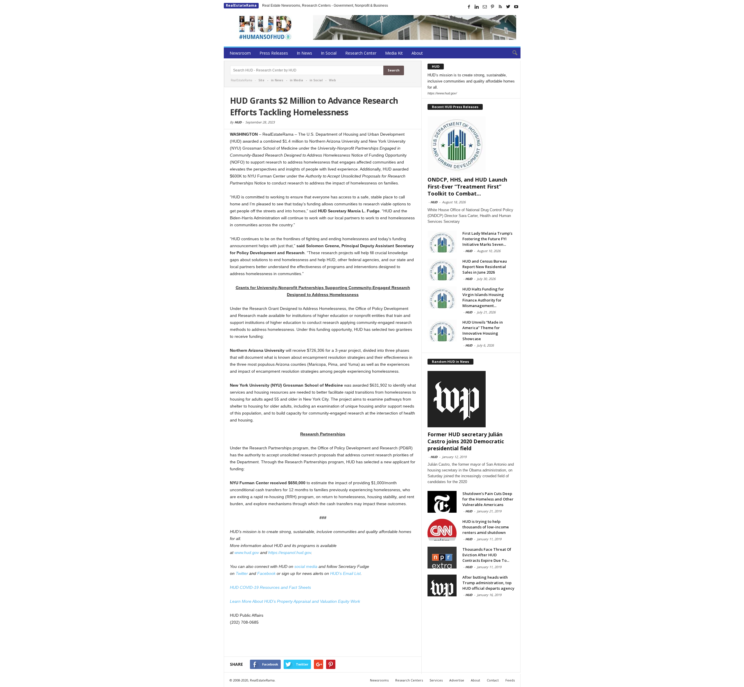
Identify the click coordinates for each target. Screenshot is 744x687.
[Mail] (484, 6)
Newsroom (240, 53)
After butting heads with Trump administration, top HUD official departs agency (488, 583)
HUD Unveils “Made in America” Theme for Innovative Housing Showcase (482, 330)
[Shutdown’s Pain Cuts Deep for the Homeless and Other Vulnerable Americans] (442, 502)
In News (304, 53)
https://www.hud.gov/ (442, 93)
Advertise (456, 680)
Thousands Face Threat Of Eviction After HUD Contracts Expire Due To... (486, 555)
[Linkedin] (476, 6)
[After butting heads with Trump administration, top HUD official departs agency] (442, 585)
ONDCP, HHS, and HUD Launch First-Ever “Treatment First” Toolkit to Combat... (467, 186)
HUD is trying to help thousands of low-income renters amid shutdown (485, 527)
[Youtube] (516, 6)
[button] (511, 53)
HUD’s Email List (345, 573)
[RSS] (500, 6)
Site (261, 80)
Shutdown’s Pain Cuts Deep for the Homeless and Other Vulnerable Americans (488, 499)
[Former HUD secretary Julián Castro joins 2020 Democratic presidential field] (471, 399)
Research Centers (409, 680)
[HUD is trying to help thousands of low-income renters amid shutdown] (442, 530)
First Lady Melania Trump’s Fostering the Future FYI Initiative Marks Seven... (487, 239)
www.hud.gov (247, 552)
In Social (329, 53)
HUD (238, 122)
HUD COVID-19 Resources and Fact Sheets (270, 587)
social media (305, 566)
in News (277, 80)
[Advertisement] (323, 641)
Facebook (266, 573)
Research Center (360, 53)
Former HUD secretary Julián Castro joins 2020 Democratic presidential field (466, 441)
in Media (296, 80)
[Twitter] (508, 6)
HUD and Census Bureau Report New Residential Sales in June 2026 (484, 267)
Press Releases (274, 53)
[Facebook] (469, 6)
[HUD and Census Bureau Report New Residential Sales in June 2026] (442, 269)
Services (436, 680)
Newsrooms (379, 680)
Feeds (510, 680)
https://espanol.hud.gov (289, 552)
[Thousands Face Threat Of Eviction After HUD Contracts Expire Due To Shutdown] (442, 557)
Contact (493, 680)
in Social (316, 80)
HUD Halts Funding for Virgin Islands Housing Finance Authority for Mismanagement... (483, 297)
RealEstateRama (241, 5)
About (417, 53)
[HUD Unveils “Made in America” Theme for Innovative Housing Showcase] (442, 330)
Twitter (242, 573)
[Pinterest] (492, 6)
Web (332, 80)
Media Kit (394, 53)
